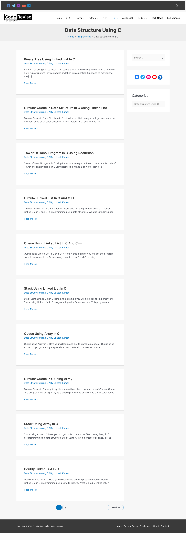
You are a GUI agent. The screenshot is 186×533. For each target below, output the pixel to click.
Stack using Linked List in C (45, 288)
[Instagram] (19, 6)
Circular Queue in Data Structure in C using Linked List (65, 108)
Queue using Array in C (41, 334)
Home (119, 526)
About (156, 526)
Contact (165, 526)
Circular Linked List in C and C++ (49, 198)
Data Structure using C (36, 63)
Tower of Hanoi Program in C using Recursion (59, 153)
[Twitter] (14, 6)
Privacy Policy (131, 526)
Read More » (31, 83)
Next (115, 507)
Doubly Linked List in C (41, 469)
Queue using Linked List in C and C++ (53, 243)
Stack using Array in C (41, 424)
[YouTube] (24, 6)
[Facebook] (9, 6)
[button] (177, 6)
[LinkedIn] (160, 77)
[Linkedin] (29, 6)
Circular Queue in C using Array (48, 379)
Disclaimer (145, 526)
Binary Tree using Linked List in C (49, 59)
